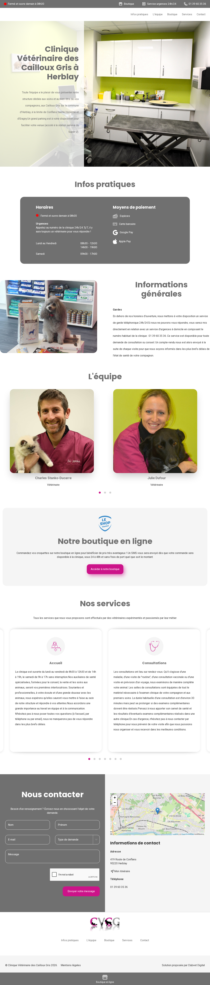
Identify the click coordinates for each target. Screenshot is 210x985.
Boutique (172, 14)
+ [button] (115, 798)
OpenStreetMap (187, 834)
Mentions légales (71, 965)
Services (187, 14)
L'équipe (158, 14)
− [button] (115, 802)
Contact (201, 14)
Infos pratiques (139, 14)
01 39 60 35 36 (119, 887)
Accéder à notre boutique (105, 569)
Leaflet (175, 834)
